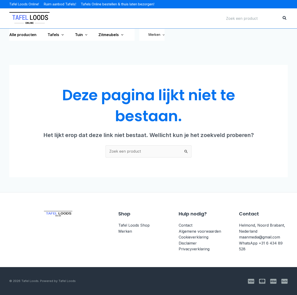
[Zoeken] (285, 18)
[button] (162, 35)
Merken (154, 35)
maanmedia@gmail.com (259, 237)
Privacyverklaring (194, 249)
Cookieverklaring (193, 237)
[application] (61, 35)
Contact (185, 225)
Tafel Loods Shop (134, 225)
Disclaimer (188, 243)
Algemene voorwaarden (200, 231)
